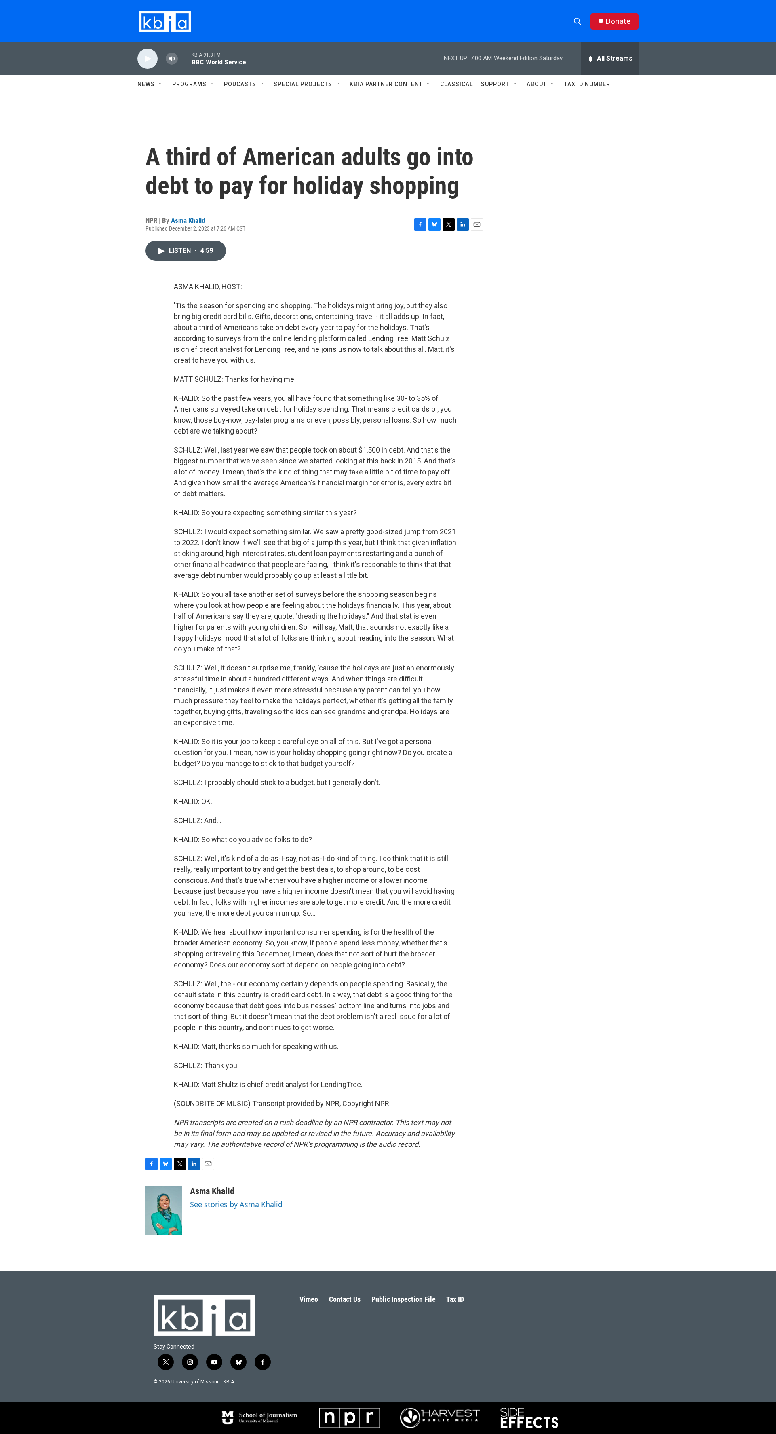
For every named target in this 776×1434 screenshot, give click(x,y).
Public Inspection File (403, 1299)
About (537, 84)
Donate (617, 21)
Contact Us (345, 1299)
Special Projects (303, 84)
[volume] (172, 59)
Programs (189, 84)
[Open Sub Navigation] (161, 84)
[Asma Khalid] (164, 1210)
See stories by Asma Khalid (236, 1204)
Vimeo (308, 1299)
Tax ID (455, 1299)
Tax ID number (587, 84)
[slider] (184, 58)
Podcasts (240, 84)
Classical (456, 84)
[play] (147, 58)
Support (495, 84)
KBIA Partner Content (386, 84)
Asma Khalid (188, 220)
